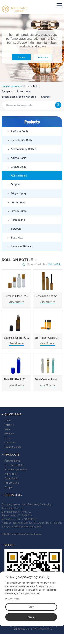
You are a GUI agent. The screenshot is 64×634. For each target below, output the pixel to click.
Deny (31, 607)
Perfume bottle (31, 86)
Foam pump (18, 219)
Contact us (10, 442)
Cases (7, 438)
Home (30, 264)
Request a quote (12, 447)
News (7, 429)
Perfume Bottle (19, 131)
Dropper (45, 96)
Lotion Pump (18, 202)
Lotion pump (24, 91)
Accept (31, 617)
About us (9, 433)
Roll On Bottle (19, 175)
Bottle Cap (17, 237)
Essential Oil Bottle (22, 140)
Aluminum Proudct (21, 246)
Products (40, 264)
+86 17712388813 (21, 515)
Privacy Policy (44, 628)
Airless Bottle (18, 157)
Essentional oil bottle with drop (19, 96)
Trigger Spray (18, 193)
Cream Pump (18, 210)
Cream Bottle (18, 166)
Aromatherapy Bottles (23, 148)
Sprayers (7, 91)
